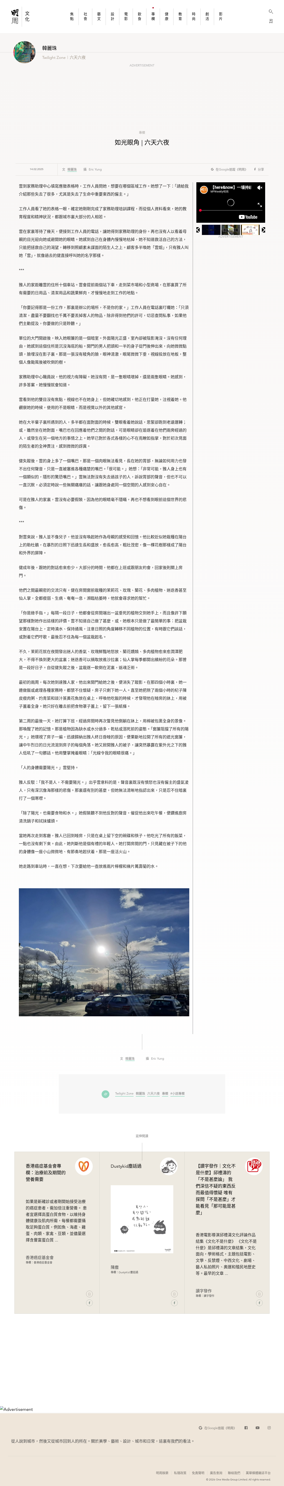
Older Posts (142, 1375)
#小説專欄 (177, 1093)
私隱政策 (180, 1473)
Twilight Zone (124, 1093)
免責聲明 (198, 1473)
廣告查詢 (216, 1473)
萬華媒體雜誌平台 (258, 1473)
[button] (229, 169)
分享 (261, 169)
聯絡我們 (234, 1473)
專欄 (142, 132)
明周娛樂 (162, 1473)
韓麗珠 (72, 169)
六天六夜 (153, 1093)
